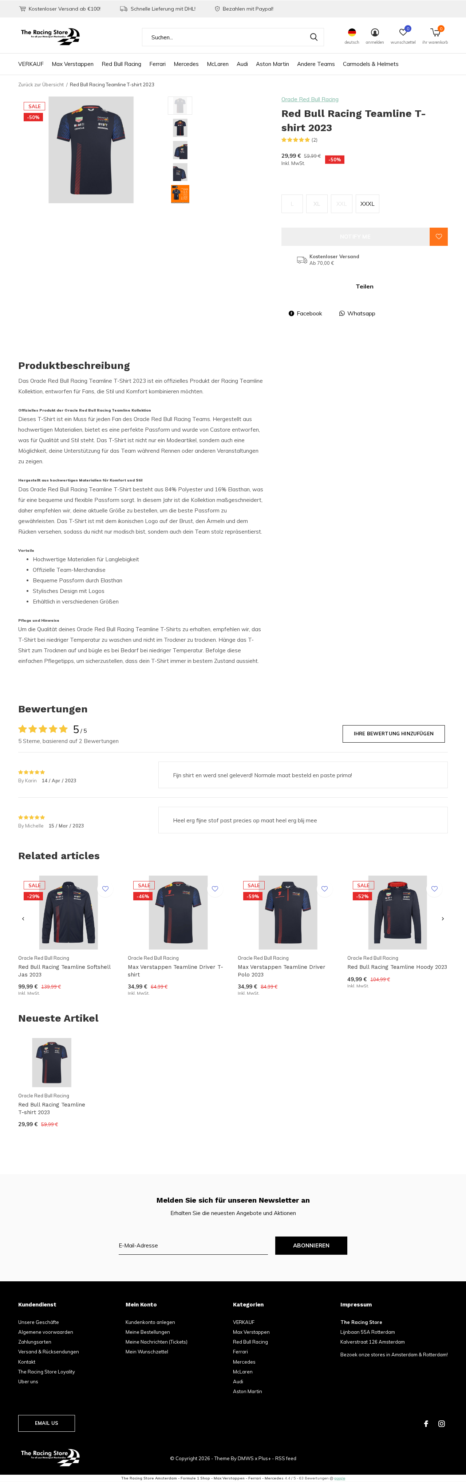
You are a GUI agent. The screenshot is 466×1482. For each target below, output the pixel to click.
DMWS (246, 1458)
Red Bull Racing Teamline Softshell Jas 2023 (64, 971)
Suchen (314, 37)
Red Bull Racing (121, 63)
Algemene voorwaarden (45, 1332)
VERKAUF (31, 63)
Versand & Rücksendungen (48, 1352)
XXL (341, 203)
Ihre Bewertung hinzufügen (394, 733)
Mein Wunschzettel (147, 1352)
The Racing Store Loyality (46, 1372)
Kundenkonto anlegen (150, 1322)
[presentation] (23, 919)
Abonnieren (311, 1245)
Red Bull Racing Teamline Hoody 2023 (397, 967)
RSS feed (285, 1458)
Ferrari (157, 63)
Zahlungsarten (34, 1342)
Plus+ (264, 1458)
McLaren (218, 63)
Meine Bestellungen (148, 1332)
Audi (242, 63)
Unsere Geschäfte (38, 1322)
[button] (220, 106)
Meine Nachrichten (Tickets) (156, 1342)
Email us (46, 1423)
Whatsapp (361, 313)
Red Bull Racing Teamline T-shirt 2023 (51, 1108)
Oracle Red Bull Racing (310, 99)
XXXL (367, 203)
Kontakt (26, 1362)
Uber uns (28, 1381)
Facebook (309, 313)
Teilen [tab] (365, 286)
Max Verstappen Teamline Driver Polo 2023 (281, 971)
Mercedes (186, 63)
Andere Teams (316, 63)
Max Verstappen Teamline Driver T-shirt (175, 971)
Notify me (355, 236)
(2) (314, 140)
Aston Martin (272, 63)
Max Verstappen (73, 63)
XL (316, 203)
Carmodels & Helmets (371, 63)
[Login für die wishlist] (439, 237)
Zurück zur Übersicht (41, 84)
